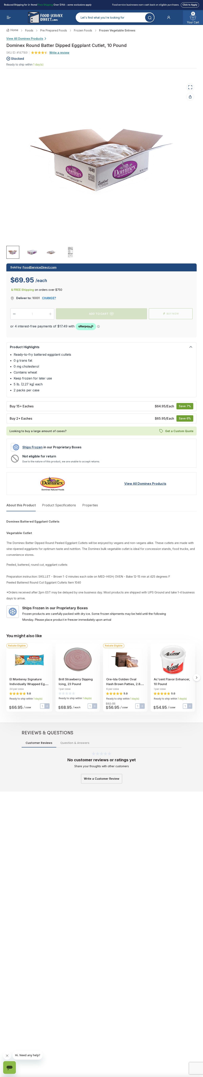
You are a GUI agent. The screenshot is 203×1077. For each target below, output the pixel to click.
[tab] (12, 252)
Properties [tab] (90, 505)
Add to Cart (98, 314)
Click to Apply (190, 5)
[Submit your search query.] (149, 17)
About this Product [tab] (21, 505)
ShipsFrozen (32, 447)
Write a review (59, 52)
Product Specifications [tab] (59, 505)
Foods (29, 30)
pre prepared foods (53, 30)
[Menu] (8, 17)
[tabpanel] (101, 571)
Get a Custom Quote (179, 431)
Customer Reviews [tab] (39, 743)
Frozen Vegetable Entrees (117, 30)
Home (14, 30)
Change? (49, 298)
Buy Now (173, 313)
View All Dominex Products (24, 38)
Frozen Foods (83, 30)
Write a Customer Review (101, 778)
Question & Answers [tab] (74, 743)
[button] (169, 17)
